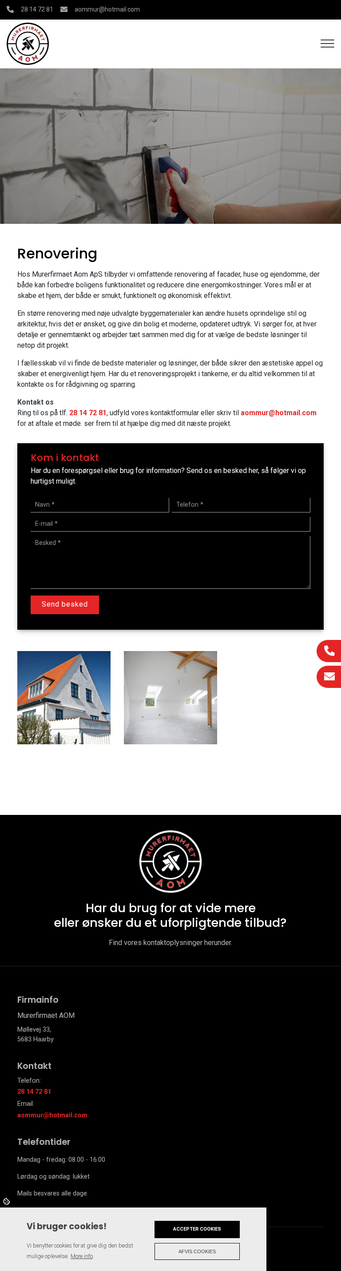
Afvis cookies (197, 1251)
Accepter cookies (197, 1229)
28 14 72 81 (37, 9)
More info (82, 1256)
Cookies (7, 1200)
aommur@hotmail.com (107, 9)
